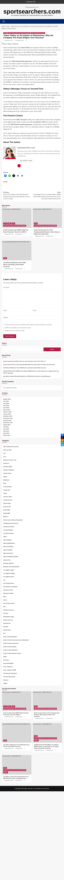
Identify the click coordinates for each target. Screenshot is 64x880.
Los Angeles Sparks (8, 576)
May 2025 (6, 431)
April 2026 (6, 407)
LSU (4, 580)
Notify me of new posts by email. (15, 330)
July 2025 (6, 426)
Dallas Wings (7, 503)
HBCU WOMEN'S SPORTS (10, 556)
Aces (4, 456)
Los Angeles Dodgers (9, 573)
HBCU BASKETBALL (9, 543)
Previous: (16, 195)
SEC (13, 223)
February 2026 (7, 412)
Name (5, 310)
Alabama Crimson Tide (9, 460)
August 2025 (6, 424)
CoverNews (37, 788)
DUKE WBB (6, 513)
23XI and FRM (7, 450)
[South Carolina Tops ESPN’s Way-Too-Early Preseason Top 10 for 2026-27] (16, 218)
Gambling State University (10, 523)
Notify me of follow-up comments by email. (18, 327)
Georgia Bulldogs (8, 530)
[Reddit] (62, 440)
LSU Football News (8, 583)
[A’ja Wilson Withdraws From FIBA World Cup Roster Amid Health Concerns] (16, 250)
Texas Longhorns (8, 666)
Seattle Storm (7, 630)
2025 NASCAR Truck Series (11, 446)
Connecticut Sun (7, 500)
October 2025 (7, 420)
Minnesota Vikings (8, 593)
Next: (47, 195)
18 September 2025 (19, 40)
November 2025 (8, 418)
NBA (4, 596)
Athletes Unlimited (8, 470)
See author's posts (26, 160)
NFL (4, 606)
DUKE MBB (6, 510)
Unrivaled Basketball (9, 676)
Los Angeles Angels (8, 570)
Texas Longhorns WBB (9, 670)
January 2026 (7, 414)
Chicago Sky (6, 490)
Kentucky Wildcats (8, 563)
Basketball (6, 480)
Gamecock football (8, 526)
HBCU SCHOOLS (8, 553)
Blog (5, 33)
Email (35, 310)
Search (4, 343)
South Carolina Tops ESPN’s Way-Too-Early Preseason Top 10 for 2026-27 (24, 361)
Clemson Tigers (7, 496)
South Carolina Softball (9, 646)
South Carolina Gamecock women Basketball (19, 33)
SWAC (5, 656)
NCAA (5, 600)
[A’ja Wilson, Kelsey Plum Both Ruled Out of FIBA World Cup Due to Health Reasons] (16, 765)
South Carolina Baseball (10, 636)
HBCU (5, 536)
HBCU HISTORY (7, 550)
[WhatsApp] (62, 442)
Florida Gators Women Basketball (13, 520)
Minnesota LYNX (8, 590)
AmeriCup (6, 463)
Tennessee (6, 660)
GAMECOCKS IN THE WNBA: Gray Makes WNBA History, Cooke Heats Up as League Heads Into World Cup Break (31, 372)
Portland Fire (7, 623)
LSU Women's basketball (10, 586)
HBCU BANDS (7, 540)
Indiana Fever (7, 560)
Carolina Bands (7, 486)
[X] (62, 437)
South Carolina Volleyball (10, 650)
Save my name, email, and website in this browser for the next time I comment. (28, 324)
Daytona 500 (7, 506)
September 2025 (8, 422)
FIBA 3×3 (5, 516)
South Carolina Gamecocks (37, 33)
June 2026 (6, 403)
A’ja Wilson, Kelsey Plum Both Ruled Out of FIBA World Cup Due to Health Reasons (26, 376)
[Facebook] (62, 435)
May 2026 (6, 405)
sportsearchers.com (32, 11)
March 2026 (6, 409)
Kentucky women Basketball (11, 566)
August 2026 (6, 399)
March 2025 (6, 435)
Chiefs (5, 493)
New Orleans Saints (8, 603)
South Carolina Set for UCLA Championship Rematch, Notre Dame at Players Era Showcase (29, 364)
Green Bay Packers (8, 533)
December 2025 (7, 416)
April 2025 (6, 433)
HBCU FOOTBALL (8, 546)
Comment (6, 287)
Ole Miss (5, 613)
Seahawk (5, 626)
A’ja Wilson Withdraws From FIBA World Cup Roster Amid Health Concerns (24, 367)
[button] (61, 21)
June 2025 (6, 429)
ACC (5, 223)
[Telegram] (62, 445)
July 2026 (6, 401)
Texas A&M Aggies (8, 663)
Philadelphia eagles (8, 616)
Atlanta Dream (7, 473)
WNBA (5, 683)
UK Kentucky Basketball (10, 673)
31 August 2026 (18, 234)
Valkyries (5, 680)
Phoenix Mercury (8, 620)
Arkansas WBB (7, 466)
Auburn (5, 476)
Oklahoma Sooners (8, 610)
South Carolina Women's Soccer (12, 653)
